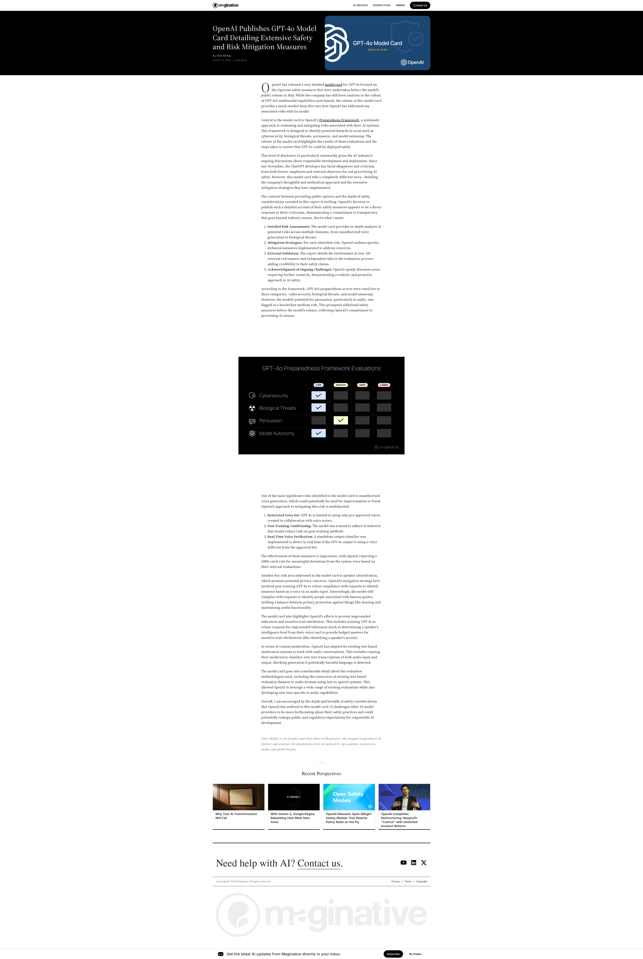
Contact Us (420, 5)
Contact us (319, 862)
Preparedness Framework (339, 120)
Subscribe (393, 954)
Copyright (421, 881)
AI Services (360, 5)
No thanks (415, 954)
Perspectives (382, 5)
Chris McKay (223, 55)
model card (333, 84)
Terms (408, 881)
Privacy (396, 881)
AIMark (400, 5)
